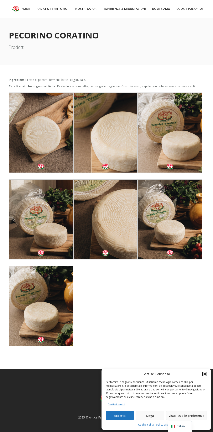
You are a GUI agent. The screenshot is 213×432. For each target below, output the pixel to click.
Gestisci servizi (116, 404)
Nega (150, 415)
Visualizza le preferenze (186, 415)
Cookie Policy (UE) (190, 9)
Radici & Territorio (52, 9)
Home (26, 9)
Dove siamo (161, 9)
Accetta (120, 415)
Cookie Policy (146, 424)
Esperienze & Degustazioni (125, 9)
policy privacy (164, 424)
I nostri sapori (85, 9)
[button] (205, 374)
